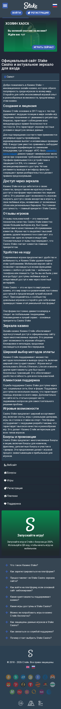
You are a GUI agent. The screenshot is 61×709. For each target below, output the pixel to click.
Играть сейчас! (44, 47)
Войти (16, 12)
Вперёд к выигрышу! (30, 541)
